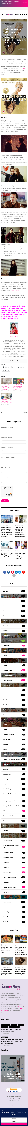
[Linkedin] (13, 361)
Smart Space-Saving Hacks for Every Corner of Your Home (6, 401)
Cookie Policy (9, 1105)
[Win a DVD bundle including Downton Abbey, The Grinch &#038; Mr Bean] (18, 381)
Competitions (9, 23)
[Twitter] (15, 361)
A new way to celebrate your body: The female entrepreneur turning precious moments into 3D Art (20, 533)
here (15, 310)
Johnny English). (15, 290)
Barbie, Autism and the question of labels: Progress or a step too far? (21, 555)
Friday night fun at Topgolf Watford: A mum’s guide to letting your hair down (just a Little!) (21, 950)
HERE (19, 1006)
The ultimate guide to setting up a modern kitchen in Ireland (7, 972)
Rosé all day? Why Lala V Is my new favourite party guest (6, 949)
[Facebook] (10, 361)
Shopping (13, 1058)
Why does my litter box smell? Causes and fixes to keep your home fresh (20, 972)
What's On (4, 1037)
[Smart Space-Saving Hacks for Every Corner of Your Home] (6, 396)
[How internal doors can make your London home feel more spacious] (6, 381)
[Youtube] (17, 361)
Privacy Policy (18, 1105)
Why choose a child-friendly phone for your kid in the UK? (7, 554)
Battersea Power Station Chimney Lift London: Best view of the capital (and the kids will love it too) (6, 532)
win (24, 68)
